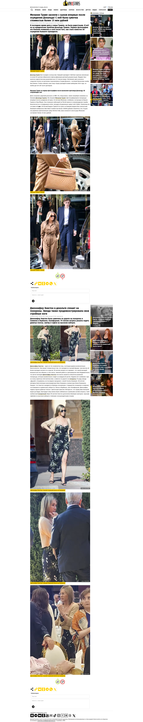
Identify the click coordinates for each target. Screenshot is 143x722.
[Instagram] (59, 717)
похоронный (42, 394)
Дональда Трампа (41, 98)
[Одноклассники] (43, 717)
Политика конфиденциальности (46, 720)
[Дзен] (32, 717)
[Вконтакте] (40, 717)
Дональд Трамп (35, 75)
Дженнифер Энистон (36, 366)
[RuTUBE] (51, 717)
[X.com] (74, 717)
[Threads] (70, 717)
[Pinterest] (66, 717)
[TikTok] (55, 717)
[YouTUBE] (47, 717)
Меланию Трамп (60, 98)
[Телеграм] (36, 717)
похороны (72, 379)
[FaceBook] (62, 717)
